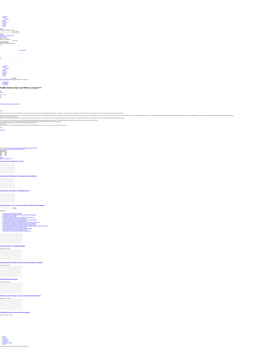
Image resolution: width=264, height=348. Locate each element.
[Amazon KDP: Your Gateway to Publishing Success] (7, 188)
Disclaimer (5, 341)
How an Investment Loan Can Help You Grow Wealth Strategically (17, 228)
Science (4, 25)
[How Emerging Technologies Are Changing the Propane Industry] (7, 173)
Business (5, 17)
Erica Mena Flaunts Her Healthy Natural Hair (15, 149)
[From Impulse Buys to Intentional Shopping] (11, 243)
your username (16, 31)
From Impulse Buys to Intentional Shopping (12, 213)
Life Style (5, 22)
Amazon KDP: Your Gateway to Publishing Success (14, 190)
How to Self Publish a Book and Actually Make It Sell (14, 227)
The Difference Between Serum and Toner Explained (14, 218)
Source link (2, 130)
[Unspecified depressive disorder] (11, 276)
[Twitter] (7, 99)
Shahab (1, 92)
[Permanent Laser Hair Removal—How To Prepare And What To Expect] (11, 293)
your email (15, 40)
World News (5, 84)
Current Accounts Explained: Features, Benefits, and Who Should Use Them (19, 224)
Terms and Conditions (7, 342)
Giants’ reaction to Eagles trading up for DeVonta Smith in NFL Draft (22, 148)
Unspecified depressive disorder (10, 216)
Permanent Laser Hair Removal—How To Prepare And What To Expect (18, 217)
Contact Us (5, 16)
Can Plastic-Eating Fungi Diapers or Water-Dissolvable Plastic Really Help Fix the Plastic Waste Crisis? (25, 226)
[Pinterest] (12, 99)
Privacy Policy (3, 36)
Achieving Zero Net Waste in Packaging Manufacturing (15, 221)
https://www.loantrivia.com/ (6, 158)
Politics (4, 23)
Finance (7, 19)
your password (16, 32)
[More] (22, 99)
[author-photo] (3, 156)
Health (4, 21)
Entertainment (6, 79)
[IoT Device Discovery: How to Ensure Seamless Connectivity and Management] (7, 202)
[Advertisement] (25, 54)
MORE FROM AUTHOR (17, 161)
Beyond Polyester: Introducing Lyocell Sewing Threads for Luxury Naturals (19, 223)
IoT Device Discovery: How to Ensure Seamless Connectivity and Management (22, 205)
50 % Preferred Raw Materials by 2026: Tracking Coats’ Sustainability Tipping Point (21, 222)
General (4, 20)
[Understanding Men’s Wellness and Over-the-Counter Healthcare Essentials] (11, 259)
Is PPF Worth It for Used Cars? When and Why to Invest (15, 229)
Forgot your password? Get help (7, 35)
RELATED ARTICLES (5, 161)
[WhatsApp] (17, 99)
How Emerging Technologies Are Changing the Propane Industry (18, 176)
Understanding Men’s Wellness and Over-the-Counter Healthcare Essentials (19, 214)
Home (1, 79)
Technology (5, 83)
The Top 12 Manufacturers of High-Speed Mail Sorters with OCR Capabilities (20, 219)
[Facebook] (2, 99)
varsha (1, 248)
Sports (4, 26)
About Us (5, 337)
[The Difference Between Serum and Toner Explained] (11, 309)
